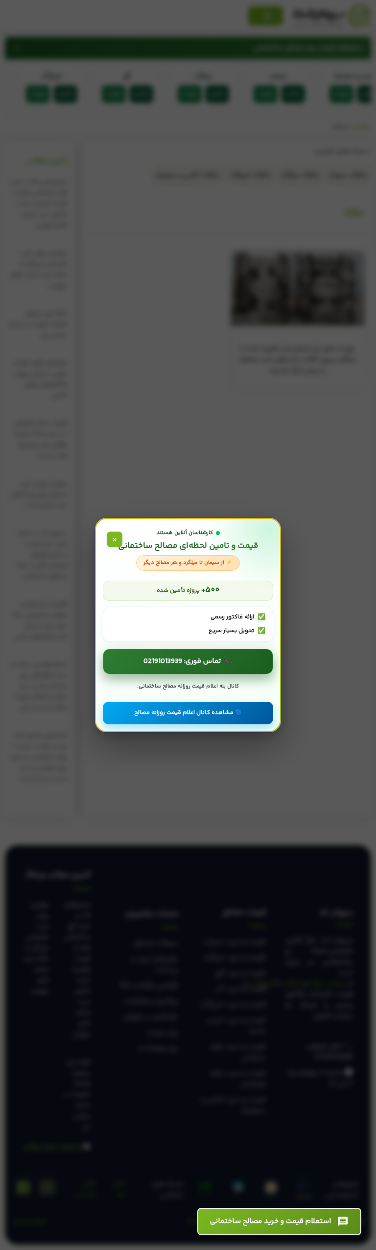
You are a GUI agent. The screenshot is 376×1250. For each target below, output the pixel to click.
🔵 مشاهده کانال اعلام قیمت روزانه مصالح (188, 712)
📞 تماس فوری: (188, 661)
